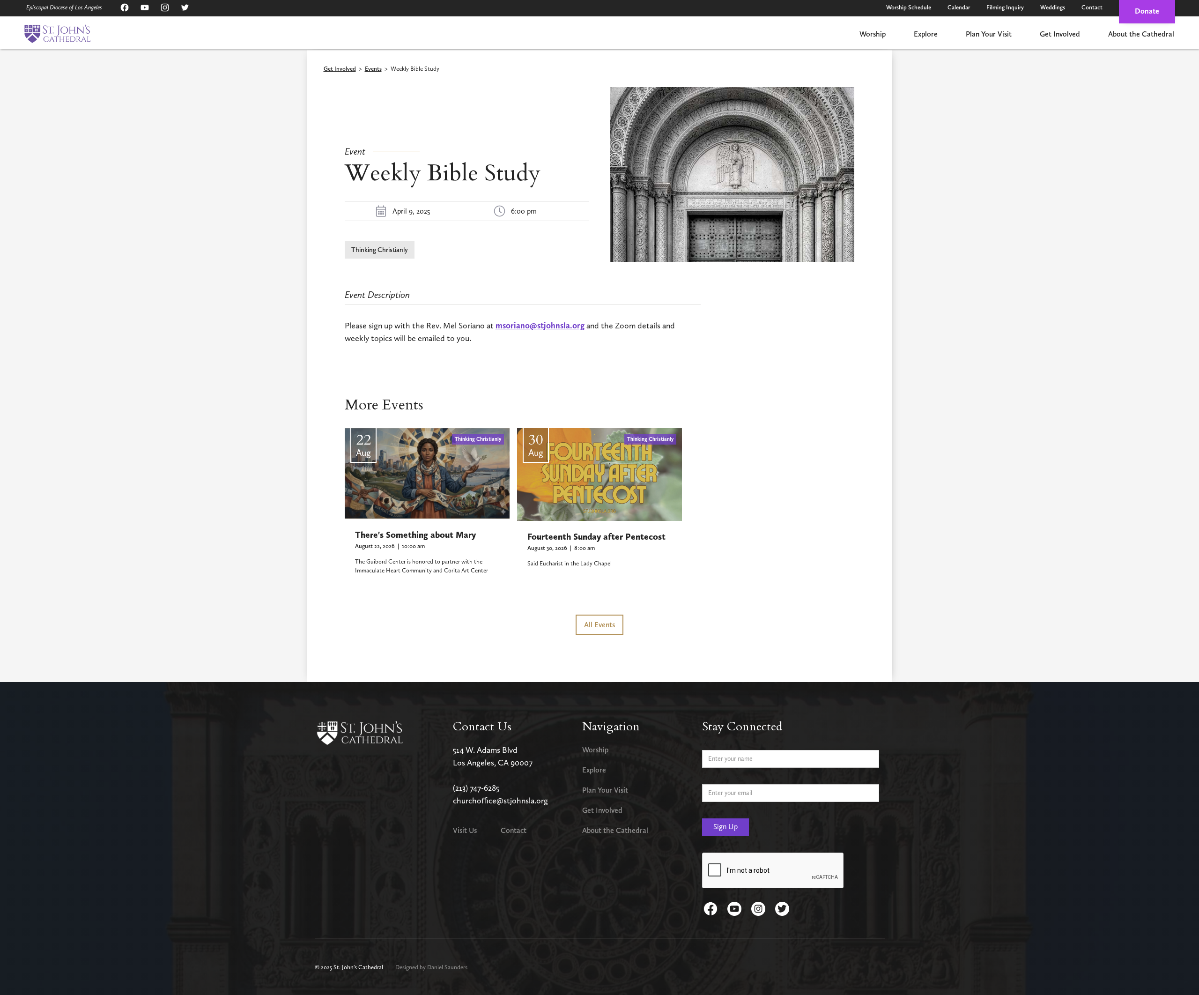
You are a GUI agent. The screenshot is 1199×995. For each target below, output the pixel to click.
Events (373, 69)
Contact (1092, 7)
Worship (872, 34)
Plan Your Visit (989, 34)
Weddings (1052, 7)
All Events (599, 624)
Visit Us (465, 830)
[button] (872, 35)
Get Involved (1060, 34)
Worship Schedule (908, 7)
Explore (926, 34)
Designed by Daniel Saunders (431, 967)
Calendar (958, 7)
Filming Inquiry (1005, 7)
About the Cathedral (1141, 34)
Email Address (723, 776)
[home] (57, 33)
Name (711, 742)
